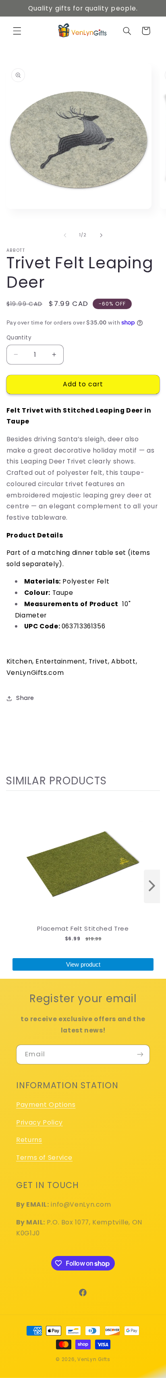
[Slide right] (101, 235)
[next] (152, 886)
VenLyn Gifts (93, 1359)
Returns (29, 1139)
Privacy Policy (39, 1122)
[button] (17, 30)
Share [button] (25, 698)
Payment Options (45, 1104)
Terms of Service (44, 1157)
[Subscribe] (140, 1054)
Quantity (18, 337)
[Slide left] (65, 235)
